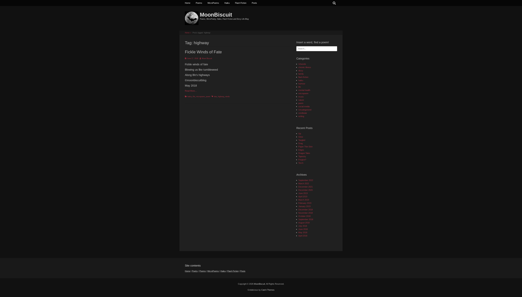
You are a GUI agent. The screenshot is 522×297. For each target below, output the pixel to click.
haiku (189, 97)
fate (215, 97)
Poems (199, 3)
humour (301, 83)
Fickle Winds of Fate (203, 52)
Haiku (227, 3)
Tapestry (302, 156)
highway (221, 97)
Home (187, 3)
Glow (300, 137)
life (194, 97)
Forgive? (302, 159)
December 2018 (305, 209)
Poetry (195, 271)
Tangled (301, 140)
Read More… (191, 91)
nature (301, 100)
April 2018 (302, 236)
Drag (300, 143)
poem (208, 97)
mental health (304, 90)
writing (301, 116)
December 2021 (305, 187)
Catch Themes (267, 290)
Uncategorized (304, 110)
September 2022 (305, 180)
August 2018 (304, 222)
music (301, 97)
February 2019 (304, 203)
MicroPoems (213, 3)
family (301, 74)
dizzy (300, 70)
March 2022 (303, 183)
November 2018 (305, 213)
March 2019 (303, 200)
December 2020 (305, 190)
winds (227, 97)
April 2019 (302, 196)
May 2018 (302, 232)
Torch (300, 163)
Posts (254, 3)
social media (304, 106)
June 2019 (303, 193)
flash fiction (303, 77)
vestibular (302, 113)
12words (302, 64)
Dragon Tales (304, 153)
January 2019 (304, 206)
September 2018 (305, 219)
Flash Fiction (240, 3)
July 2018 (302, 226)
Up (299, 133)
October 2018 (304, 216)
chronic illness (304, 67)
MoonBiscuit (216, 15)
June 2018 (303, 229)
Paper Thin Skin (305, 146)
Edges (301, 150)
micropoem (200, 97)
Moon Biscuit (207, 58)
